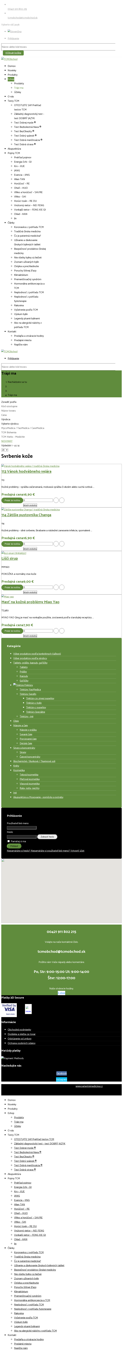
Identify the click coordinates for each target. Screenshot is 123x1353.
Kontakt (12, 331)
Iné (15, 793)
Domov (12, 66)
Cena (4, 415)
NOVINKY (6, 441)
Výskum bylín (21, 314)
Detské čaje (26, 743)
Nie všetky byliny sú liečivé (27, 257)
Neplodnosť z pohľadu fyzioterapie (26, 299)
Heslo (10, 832)
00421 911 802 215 (17, 9)
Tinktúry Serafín (28, 694)
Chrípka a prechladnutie (26, 266)
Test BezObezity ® (24, 131)
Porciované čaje (28, 739)
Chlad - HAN (20, 214)
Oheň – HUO (21, 188)
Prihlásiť (14, 846)
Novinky (12, 70)
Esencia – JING (22, 175)
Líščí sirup (9, 558)
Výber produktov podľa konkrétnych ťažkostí (37, 654)
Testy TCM (13, 101)
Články (11, 223)
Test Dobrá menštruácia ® (28, 140)
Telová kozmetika (29, 775)
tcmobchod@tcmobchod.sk (22, 18)
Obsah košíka (13, 53)
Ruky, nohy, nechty (29, 788)
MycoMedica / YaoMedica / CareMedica (22, 428)
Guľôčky (24, 681)
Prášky (23, 672)
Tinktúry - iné (26, 716)
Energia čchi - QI (23, 162)
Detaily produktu (30, 505)
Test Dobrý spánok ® (25, 136)
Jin (15, 218)
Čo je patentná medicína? (27, 236)
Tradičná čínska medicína (27, 231)
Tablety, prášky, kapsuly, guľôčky (30, 663)
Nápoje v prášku (28, 730)
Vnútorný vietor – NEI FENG (29, 205)
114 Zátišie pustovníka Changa (26, 515)
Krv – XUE (19, 166)
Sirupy (23, 752)
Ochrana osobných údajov (21, 1043)
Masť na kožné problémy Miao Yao (30, 602)
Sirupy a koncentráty (24, 748)
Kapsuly (24, 676)
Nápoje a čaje (20, 725)
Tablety (24, 667)
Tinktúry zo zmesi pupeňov (40, 698)
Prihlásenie (13, 38)
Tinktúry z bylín (34, 703)
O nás (11, 96)
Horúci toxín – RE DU (25, 201)
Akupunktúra (14, 149)
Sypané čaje (26, 734)
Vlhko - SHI (20, 197)
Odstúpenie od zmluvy (19, 1039)
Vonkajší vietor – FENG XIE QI (30, 210)
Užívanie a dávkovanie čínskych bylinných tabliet (27, 242)
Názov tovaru (8, 411)
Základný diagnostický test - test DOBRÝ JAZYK (29, 116)
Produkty (12, 75)
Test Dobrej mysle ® (25, 123)
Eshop (11, 79)
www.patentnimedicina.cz (89, 1086)
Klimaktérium (21, 275)
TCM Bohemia (8, 432)
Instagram (61, 1079)
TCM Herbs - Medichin (13, 437)
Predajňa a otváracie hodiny (29, 336)
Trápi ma (18, 88)
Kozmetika (19, 770)
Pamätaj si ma (18, 841)
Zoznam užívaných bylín (26, 262)
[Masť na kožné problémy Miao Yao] (7, 597)
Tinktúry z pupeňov (36, 707)
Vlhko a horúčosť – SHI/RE (28, 192)
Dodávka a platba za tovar (22, 1034)
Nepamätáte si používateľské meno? (50, 851)
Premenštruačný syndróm (27, 279)
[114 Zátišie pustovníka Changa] (30, 510)
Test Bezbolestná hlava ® (27, 127)
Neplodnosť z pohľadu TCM (29, 292)
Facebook (61, 1073)
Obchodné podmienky (19, 1030)
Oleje (16, 721)
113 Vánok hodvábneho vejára (26, 471)
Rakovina (19, 305)
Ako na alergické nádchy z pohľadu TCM (28, 325)
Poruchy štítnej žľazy (25, 271)
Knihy (16, 766)
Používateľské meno (18, 823)
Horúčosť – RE (22, 183)
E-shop (61, 993)
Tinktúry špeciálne (35, 712)
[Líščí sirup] (13, 553)
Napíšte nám (21, 345)
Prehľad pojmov (22, 157)
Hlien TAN (19, 179)
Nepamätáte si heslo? (19, 851)
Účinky (17, 92)
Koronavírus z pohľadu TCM (29, 227)
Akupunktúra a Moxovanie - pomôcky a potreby (38, 797)
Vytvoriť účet (77, 851)
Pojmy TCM (14, 153)
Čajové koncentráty (30, 757)
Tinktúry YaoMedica (30, 689)
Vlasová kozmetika (30, 784)
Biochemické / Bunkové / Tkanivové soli (34, 761)
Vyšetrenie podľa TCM (26, 310)
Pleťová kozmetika (30, 779)
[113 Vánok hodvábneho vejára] (30, 466)
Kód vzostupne (9, 406)
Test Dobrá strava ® (25, 144)
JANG (17, 170)
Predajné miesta (22, 340)
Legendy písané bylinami (27, 318)
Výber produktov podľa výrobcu (30, 658)
